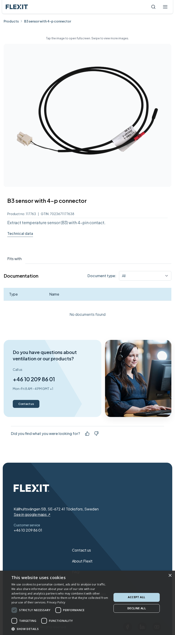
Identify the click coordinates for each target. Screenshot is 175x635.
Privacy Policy (56, 602)
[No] (96, 433)
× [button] (170, 575)
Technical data (20, 233)
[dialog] (87, 603)
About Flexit (82, 561)
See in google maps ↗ (32, 514)
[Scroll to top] (17, 7)
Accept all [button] (136, 597)
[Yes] (87, 433)
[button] (60, 629)
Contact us (26, 404)
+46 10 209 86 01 (34, 379)
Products (11, 21)
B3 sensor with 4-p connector (47, 21)
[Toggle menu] (165, 7)
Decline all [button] (136, 608)
